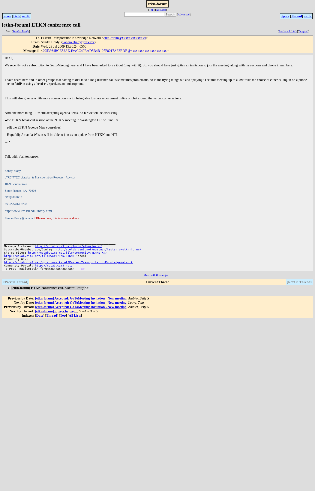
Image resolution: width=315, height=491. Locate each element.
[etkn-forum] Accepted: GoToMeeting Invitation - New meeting (80, 298)
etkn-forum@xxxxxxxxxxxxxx (125, 38)
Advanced (184, 14)
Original (303, 31)
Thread (296, 16)
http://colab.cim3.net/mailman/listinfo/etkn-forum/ (98, 249)
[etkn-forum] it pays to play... (56, 311)
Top (151, 9)
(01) (83, 269)
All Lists (161, 9)
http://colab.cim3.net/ (54, 265)
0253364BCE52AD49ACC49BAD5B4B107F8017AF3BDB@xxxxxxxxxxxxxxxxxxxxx (105, 50)
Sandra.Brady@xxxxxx (78, 42)
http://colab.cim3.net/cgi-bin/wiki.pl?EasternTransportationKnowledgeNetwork (68, 262)
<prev (7, 16)
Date (16, 16)
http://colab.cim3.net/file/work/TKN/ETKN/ (39, 255)
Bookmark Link (288, 31)
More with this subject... (157, 275)
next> (26, 16)
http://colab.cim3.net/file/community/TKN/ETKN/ (67, 252)
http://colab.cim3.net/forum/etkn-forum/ (68, 246)
